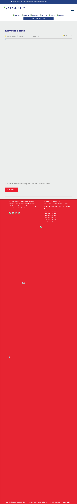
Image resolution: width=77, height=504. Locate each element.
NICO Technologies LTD (52, 502)
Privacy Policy (65, 502)
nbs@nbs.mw (52, 222)
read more (10, 189)
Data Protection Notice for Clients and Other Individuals (27, 1)
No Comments (68, 36)
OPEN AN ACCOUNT (38, 19)
